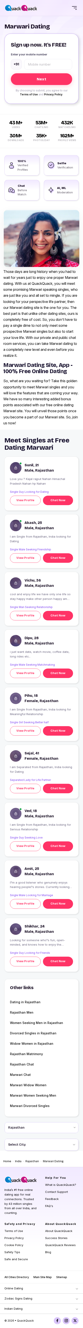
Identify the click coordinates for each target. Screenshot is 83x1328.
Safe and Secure (16, 1259)
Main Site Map (42, 1277)
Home (7, 1161)
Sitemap (61, 1277)
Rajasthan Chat (22, 1064)
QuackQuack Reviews (60, 1245)
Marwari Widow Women (28, 1085)
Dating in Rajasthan (25, 1002)
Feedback (52, 1199)
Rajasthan (32, 1161)
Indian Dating (13, 1308)
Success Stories (56, 1238)
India (18, 1161)
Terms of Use (29, 94)
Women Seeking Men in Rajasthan (36, 1023)
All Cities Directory (16, 1277)
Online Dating (13, 1288)
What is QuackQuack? (60, 1184)
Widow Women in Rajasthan (31, 1043)
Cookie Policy (13, 1245)
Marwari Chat (20, 1075)
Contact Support (56, 1192)
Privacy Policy (53, 94)
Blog (48, 1252)
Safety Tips (12, 1252)
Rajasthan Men (21, 1012)
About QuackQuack (58, 1231)
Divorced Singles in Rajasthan (33, 1033)
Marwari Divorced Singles (30, 1106)
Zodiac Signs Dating (18, 1298)
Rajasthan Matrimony (26, 1054)
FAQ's (49, 1206)
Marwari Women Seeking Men (33, 1095)
